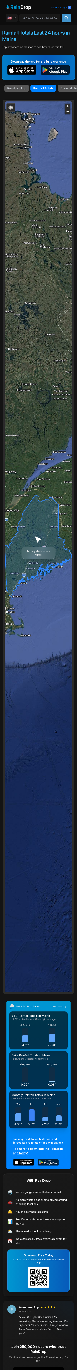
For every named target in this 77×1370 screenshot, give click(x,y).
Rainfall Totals (43, 88)
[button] (22, 70)
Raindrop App (16, 88)
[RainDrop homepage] (22, 7)
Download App (59, 7)
